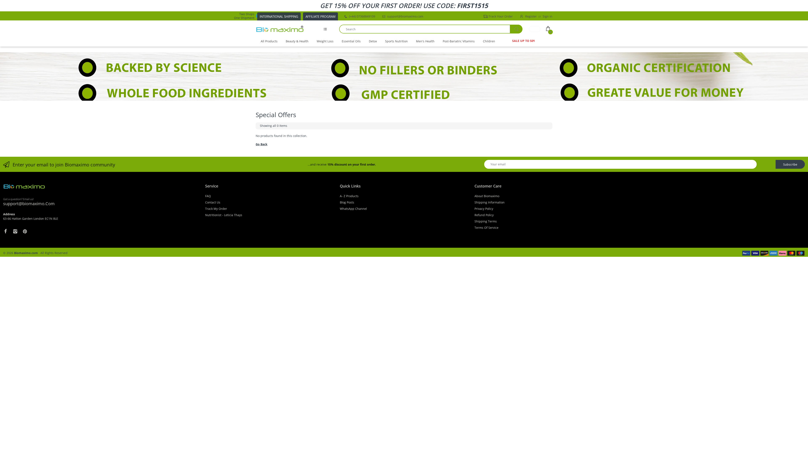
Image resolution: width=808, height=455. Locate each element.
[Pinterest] (25, 231)
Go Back (261, 144)
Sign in (547, 16)
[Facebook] (5, 231)
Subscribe (790, 164)
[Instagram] (15, 231)
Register (531, 16)
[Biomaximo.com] (280, 29)
